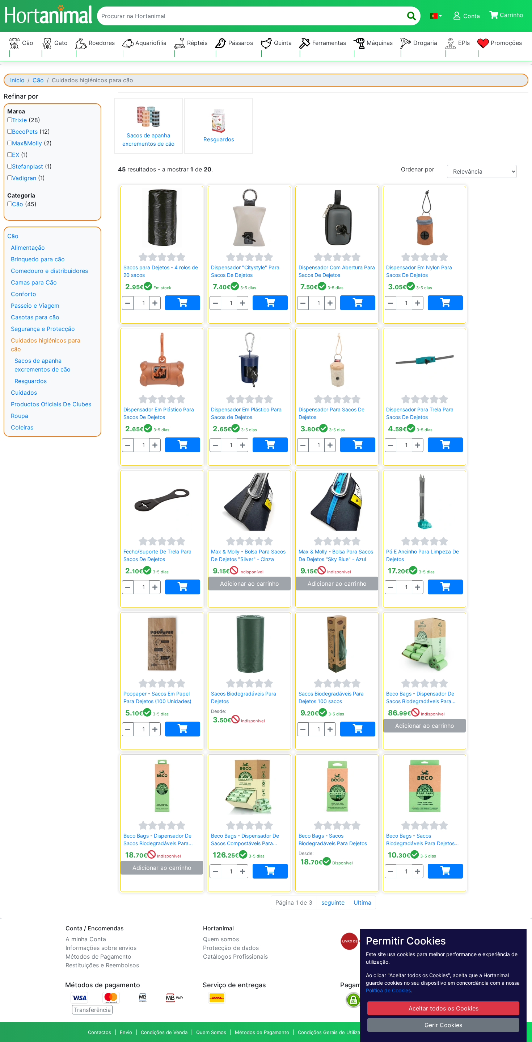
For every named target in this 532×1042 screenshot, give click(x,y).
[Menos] (128, 303)
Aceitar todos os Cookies (443, 1008)
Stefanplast (27, 166)
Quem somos (221, 939)
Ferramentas (328, 42)
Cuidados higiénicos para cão (45, 345)
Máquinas (379, 42)
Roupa (19, 415)
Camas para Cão (34, 282)
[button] (436, 16)
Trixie (19, 120)
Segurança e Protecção (43, 328)
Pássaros (240, 42)
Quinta (282, 42)
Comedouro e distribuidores (49, 270)
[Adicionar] (182, 302)
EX (15, 154)
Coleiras (22, 427)
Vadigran (24, 178)
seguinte (333, 902)
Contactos (99, 1032)
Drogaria (424, 42)
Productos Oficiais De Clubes (51, 404)
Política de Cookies (388, 990)
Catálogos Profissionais (235, 956)
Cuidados (24, 392)
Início (17, 80)
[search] (411, 16)
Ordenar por (417, 169)
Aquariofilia (150, 42)
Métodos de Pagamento (98, 956)
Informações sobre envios (101, 947)
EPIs (463, 42)
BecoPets (25, 131)
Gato (60, 42)
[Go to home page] (48, 13)
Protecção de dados (231, 947)
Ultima (362, 902)
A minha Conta (86, 939)
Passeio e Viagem (35, 305)
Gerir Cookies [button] (443, 1025)
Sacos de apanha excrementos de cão (42, 365)
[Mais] (155, 303)
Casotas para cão (35, 317)
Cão (26, 42)
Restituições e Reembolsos (102, 965)
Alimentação (28, 247)
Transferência (92, 1009)
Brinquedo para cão (38, 259)
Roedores (101, 42)
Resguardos (30, 381)
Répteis (196, 42)
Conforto (23, 294)
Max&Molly (27, 143)
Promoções (505, 42)
